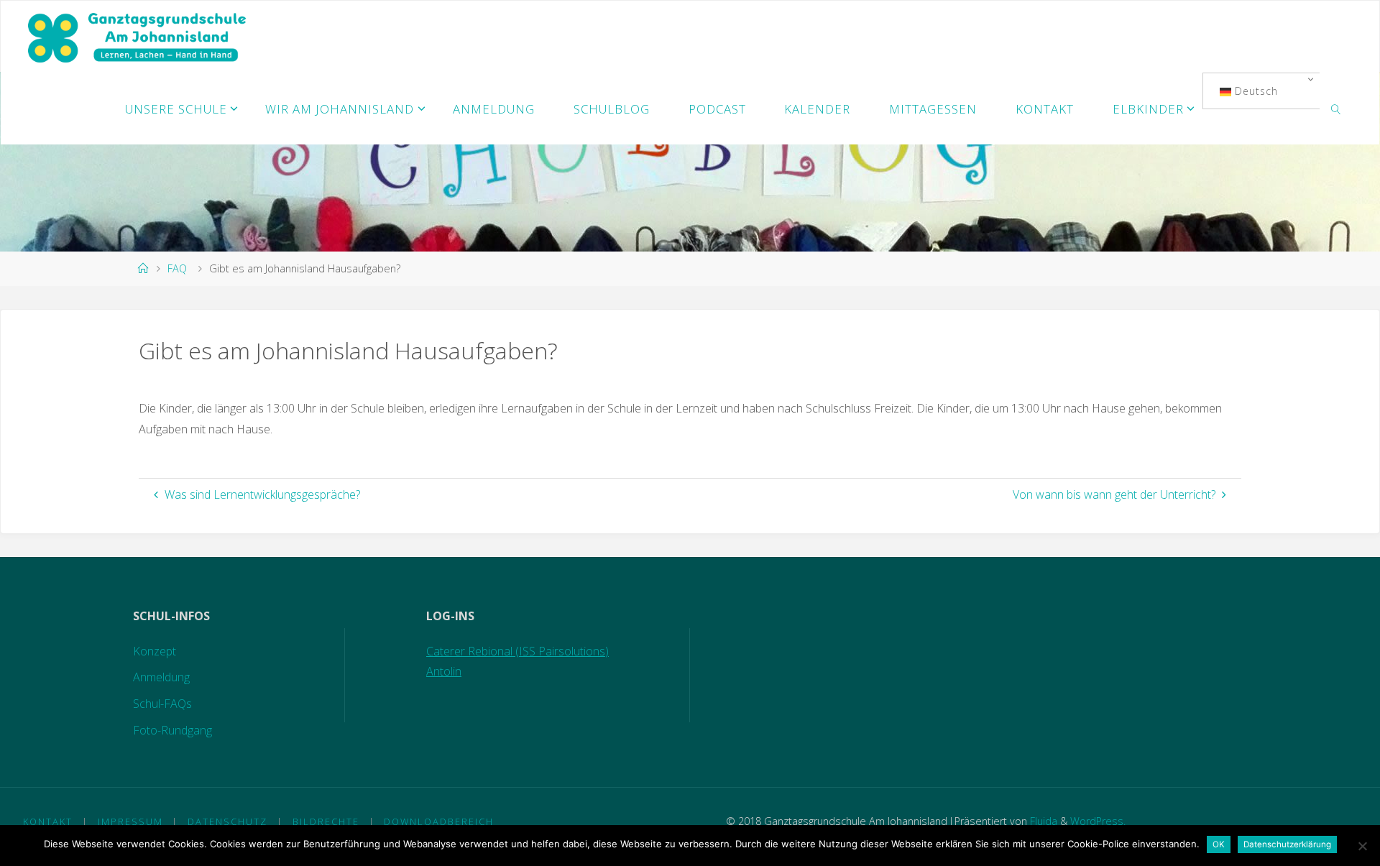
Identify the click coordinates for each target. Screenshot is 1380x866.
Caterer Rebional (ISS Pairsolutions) (517, 651)
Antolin (443, 671)
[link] (1335, 108)
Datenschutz (227, 821)
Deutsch (1254, 91)
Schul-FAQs (162, 703)
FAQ (177, 268)
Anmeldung (161, 677)
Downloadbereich (439, 821)
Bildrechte (326, 821)
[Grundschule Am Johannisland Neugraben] (138, 37)
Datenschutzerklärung (1287, 844)
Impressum (130, 821)
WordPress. (1098, 821)
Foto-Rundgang (172, 730)
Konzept (154, 651)
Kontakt (48, 821)
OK (1219, 844)
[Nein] (1362, 846)
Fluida (1042, 821)
